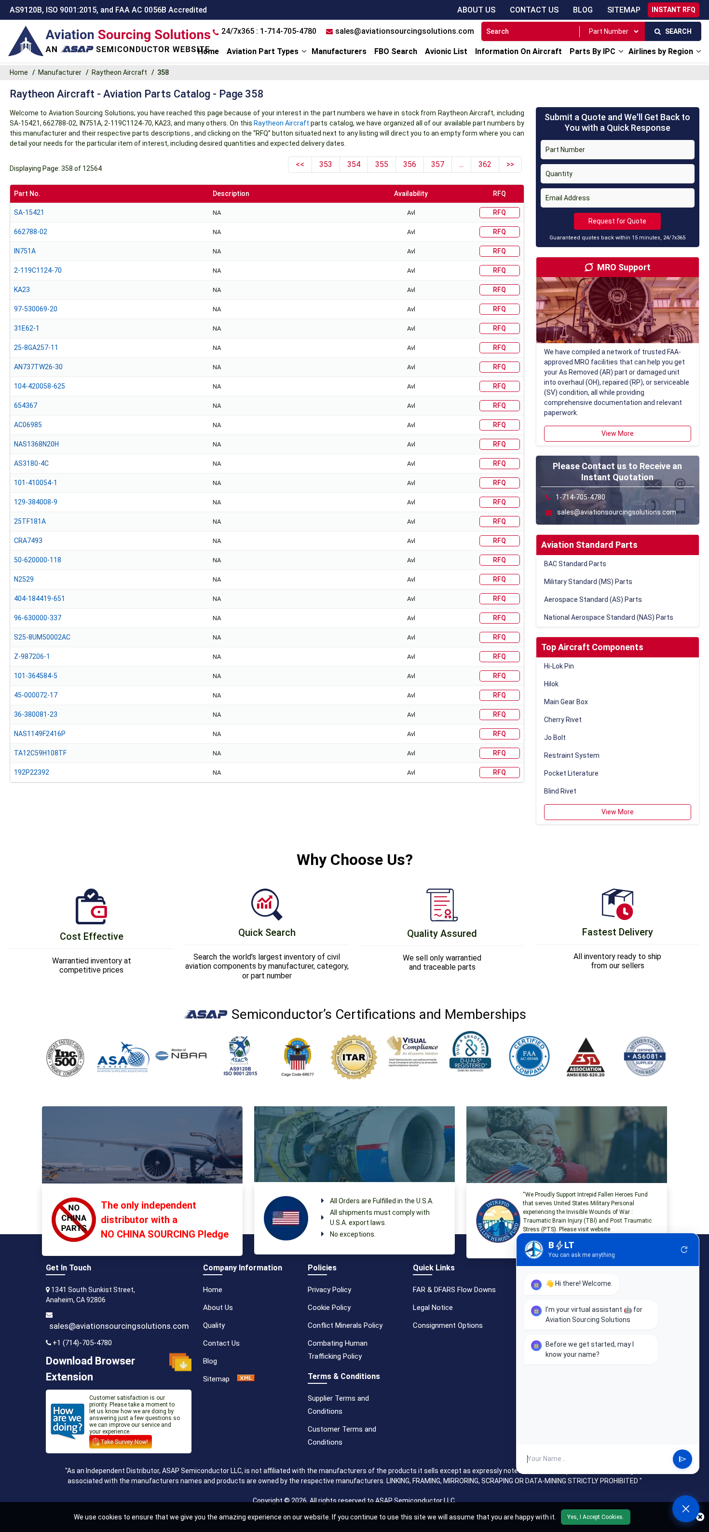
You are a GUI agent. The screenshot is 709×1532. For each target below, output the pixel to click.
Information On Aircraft (518, 51)
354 (353, 164)
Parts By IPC (592, 51)
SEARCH (676, 31)
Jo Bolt (555, 737)
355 (381, 164)
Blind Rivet (560, 791)
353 (325, 164)
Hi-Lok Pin (559, 666)
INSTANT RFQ (673, 10)
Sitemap (216, 1379)
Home (208, 51)
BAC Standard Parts (575, 564)
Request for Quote (617, 221)
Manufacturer (60, 72)
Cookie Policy (329, 1307)
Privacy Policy (329, 1289)
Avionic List (446, 51)
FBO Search (395, 51)
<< (300, 164)
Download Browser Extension (90, 1369)
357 (437, 164)
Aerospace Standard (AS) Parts (593, 599)
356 (409, 164)
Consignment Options (448, 1325)
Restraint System (572, 755)
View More (617, 433)
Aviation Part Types (263, 51)
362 (484, 164)
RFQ (499, 212)
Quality (214, 1325)
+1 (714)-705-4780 (82, 1342)
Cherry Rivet (563, 720)
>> (510, 164)
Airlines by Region (660, 51)
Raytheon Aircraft (119, 72)
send (682, 1459)
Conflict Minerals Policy (345, 1325)
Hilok (551, 684)
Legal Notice (433, 1307)
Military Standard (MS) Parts (588, 581)
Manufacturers (339, 51)
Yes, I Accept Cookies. (595, 1517)
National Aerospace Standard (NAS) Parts (608, 617)
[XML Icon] (246, 1379)
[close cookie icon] (700, 1517)
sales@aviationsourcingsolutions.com (119, 1326)
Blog (583, 9)
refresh (684, 1249)
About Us (476, 9)
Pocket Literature (571, 773)
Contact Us (534, 9)
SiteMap (624, 9)
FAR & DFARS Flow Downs (454, 1289)
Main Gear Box (566, 702)
